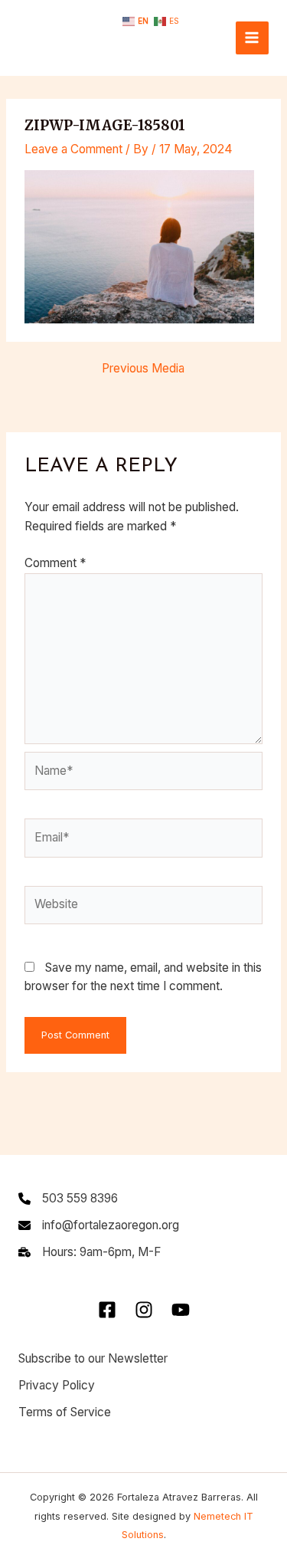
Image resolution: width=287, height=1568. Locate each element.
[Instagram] (144, 1310)
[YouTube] (180, 1310)
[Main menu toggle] (252, 37)
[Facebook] (107, 1310)
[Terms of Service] (64, 1412)
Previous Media (143, 368)
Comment (55, 563)
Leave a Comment (73, 149)
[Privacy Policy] (56, 1386)
